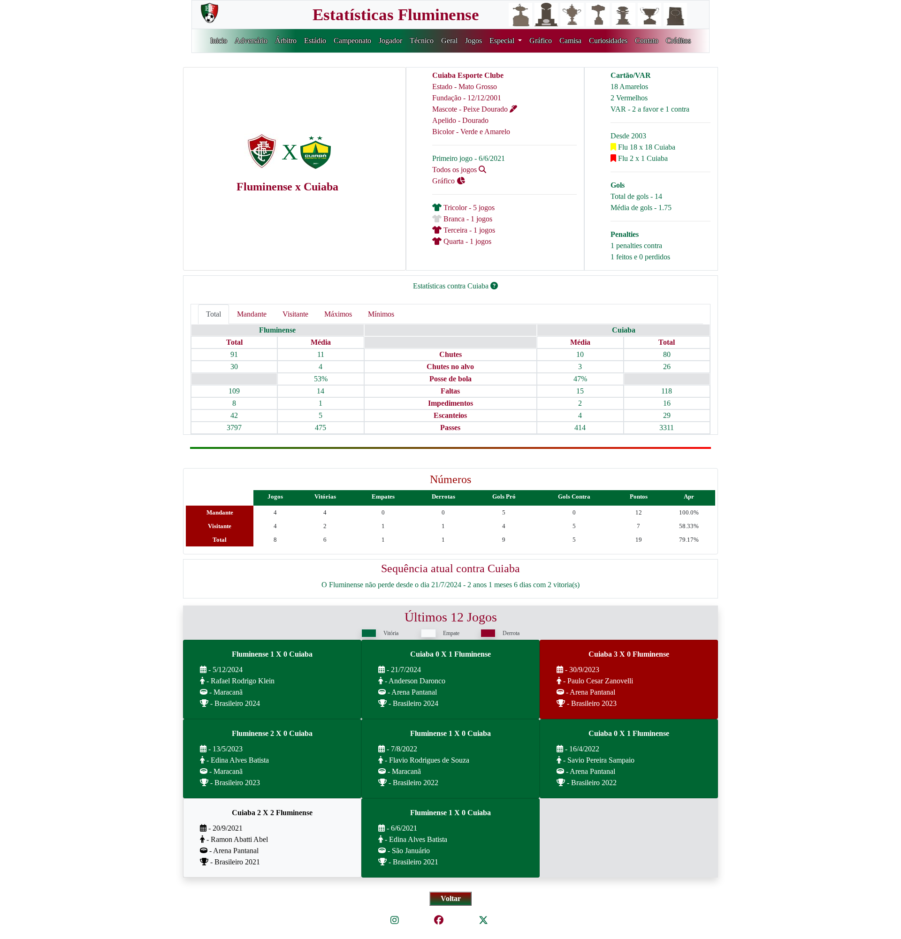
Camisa (570, 41)
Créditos (678, 41)
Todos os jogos (455, 170)
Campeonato (352, 41)
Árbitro (286, 41)
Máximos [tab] (338, 314)
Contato (646, 41)
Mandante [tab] (252, 314)
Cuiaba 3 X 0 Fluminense (628, 654)
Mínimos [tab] (381, 314)
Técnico (422, 41)
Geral (449, 41)
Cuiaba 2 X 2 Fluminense (272, 813)
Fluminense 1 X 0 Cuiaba (272, 654)
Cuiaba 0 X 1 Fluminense (450, 654)
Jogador (390, 41)
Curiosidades (608, 41)
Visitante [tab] (295, 314)
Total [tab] (213, 314)
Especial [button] (502, 41)
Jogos (473, 41)
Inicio (218, 41)
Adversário (251, 41)
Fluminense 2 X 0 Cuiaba (272, 733)
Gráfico (540, 41)
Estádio (315, 41)
